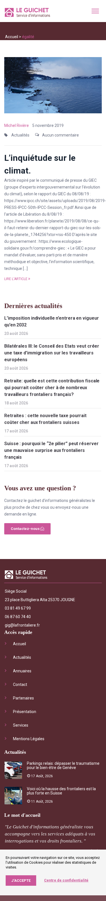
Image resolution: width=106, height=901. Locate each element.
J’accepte (21, 880)
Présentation (24, 711)
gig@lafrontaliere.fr (22, 625)
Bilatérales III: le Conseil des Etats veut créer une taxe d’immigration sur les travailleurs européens (51, 352)
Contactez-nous (25, 529)
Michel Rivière (16, 125)
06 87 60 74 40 (18, 616)
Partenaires (23, 698)
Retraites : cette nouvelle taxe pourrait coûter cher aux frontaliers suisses (45, 419)
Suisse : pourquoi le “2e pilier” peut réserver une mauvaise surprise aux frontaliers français (51, 450)
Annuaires (22, 671)
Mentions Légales (28, 739)
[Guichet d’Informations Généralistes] (27, 13)
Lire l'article (15, 279)
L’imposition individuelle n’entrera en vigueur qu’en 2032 (51, 321)
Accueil (11, 36)
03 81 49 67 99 (18, 608)
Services (20, 725)
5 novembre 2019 (48, 125)
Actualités (20, 135)
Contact (20, 684)
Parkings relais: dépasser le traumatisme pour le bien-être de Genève (63, 765)
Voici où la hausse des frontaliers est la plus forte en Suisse (61, 791)
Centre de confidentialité (66, 880)
